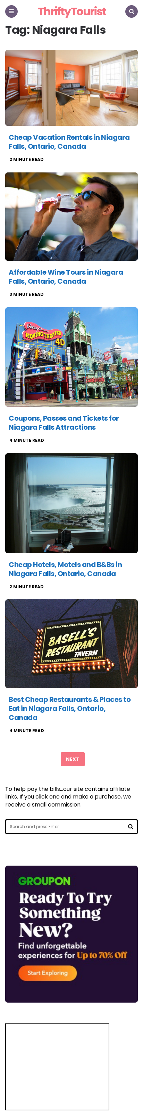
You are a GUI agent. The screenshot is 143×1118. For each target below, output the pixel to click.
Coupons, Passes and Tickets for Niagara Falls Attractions (64, 422)
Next (72, 759)
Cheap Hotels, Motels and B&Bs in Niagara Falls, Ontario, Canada (65, 569)
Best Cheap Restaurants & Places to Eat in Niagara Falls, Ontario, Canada (70, 708)
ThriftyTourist (71, 11)
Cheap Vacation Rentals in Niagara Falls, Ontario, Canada (69, 141)
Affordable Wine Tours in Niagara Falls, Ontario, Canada (66, 276)
